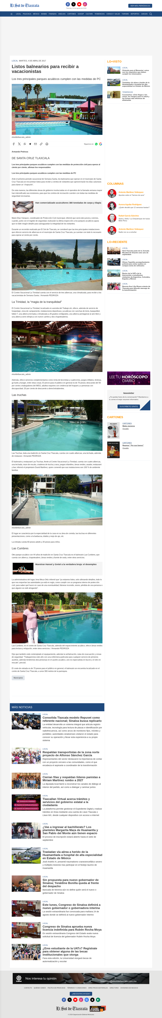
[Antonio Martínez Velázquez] (112, 193)
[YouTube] (79, 4)
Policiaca (27, 14)
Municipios (18, 678)
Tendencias (100, 14)
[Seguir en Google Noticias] (100, 144)
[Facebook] (68, 4)
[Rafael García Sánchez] (112, 218)
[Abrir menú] (11, 14)
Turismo (125, 14)
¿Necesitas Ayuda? (81, 994)
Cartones (71, 14)
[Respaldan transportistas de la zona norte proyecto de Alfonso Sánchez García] (26, 759)
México (36, 14)
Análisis (61, 14)
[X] (73, 4)
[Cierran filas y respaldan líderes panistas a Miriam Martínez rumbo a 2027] (26, 782)
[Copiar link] (41, 144)
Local (18, 14)
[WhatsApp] (24, 144)
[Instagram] (85, 4)
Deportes (135, 14)
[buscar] (150, 14)
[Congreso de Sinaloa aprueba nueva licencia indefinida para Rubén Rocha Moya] (26, 931)
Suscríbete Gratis (129, 406)
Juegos (144, 14)
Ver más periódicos (140, 6)
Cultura (89, 14)
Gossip (81, 14)
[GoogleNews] (87, 1000)
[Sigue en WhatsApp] (96, 144)
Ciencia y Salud (113, 14)
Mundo (44, 14)
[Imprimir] (47, 144)
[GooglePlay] (98, 1000)
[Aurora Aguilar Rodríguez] (112, 205)
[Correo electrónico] (35, 144)
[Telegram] (30, 144)
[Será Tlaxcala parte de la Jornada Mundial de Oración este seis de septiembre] (113, 251)
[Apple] (92, 1000)
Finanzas (52, 14)
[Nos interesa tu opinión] (81, 978)
